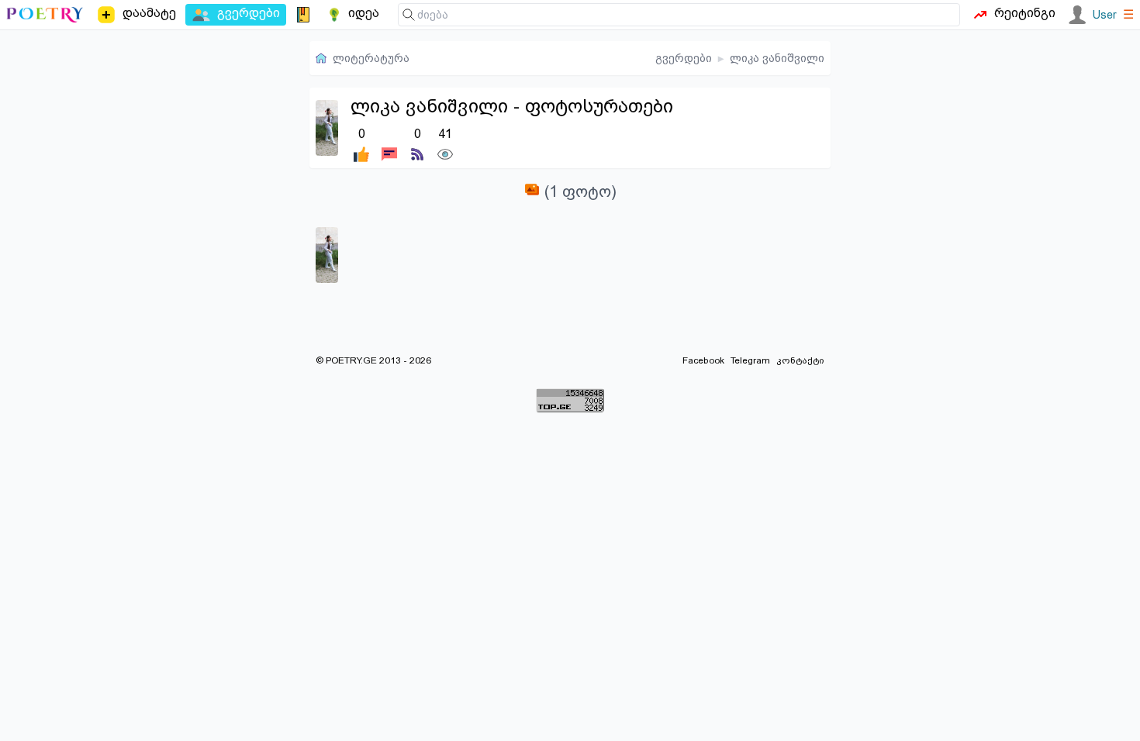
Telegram (750, 360)
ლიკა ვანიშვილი (777, 58)
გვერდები (683, 58)
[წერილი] (389, 143)
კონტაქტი (800, 360)
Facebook (703, 360)
